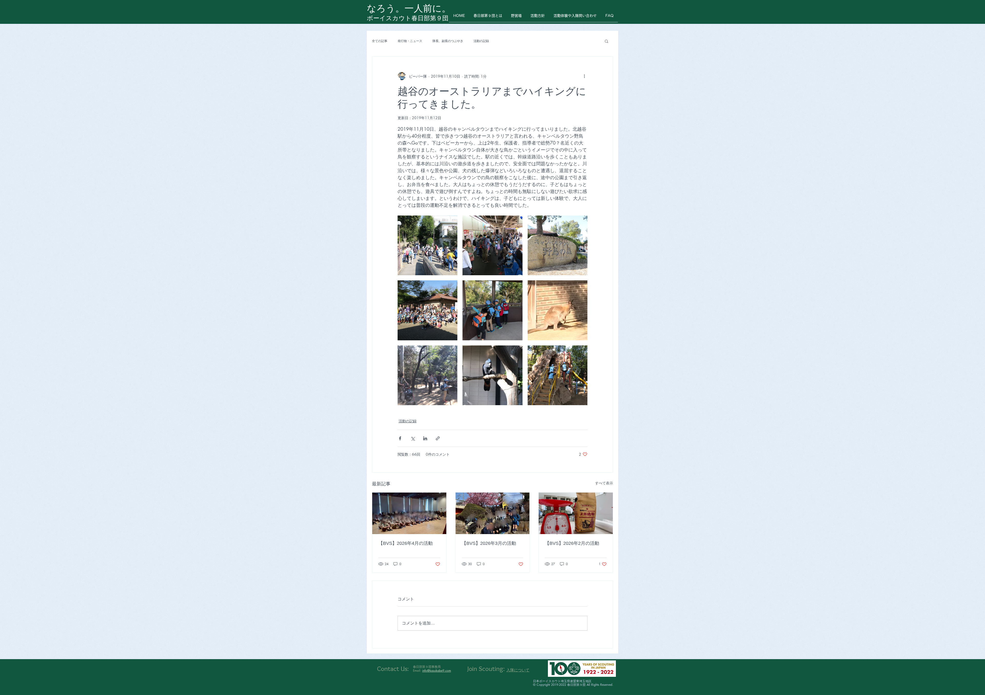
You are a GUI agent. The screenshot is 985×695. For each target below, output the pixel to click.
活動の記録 (481, 41)
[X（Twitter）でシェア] (412, 438)
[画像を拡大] (427, 245)
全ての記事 (379, 41)
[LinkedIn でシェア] (425, 438)
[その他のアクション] (584, 76)
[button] (606, 41)
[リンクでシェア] (437, 438)
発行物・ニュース (410, 41)
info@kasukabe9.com (436, 670)
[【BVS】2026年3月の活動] (493, 513)
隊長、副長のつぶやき (447, 41)
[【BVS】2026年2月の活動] (576, 513)
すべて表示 (604, 483)
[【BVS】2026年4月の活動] (409, 513)
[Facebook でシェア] (400, 438)
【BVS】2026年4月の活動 (405, 543)
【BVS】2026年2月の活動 (572, 543)
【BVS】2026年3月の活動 (489, 543)
